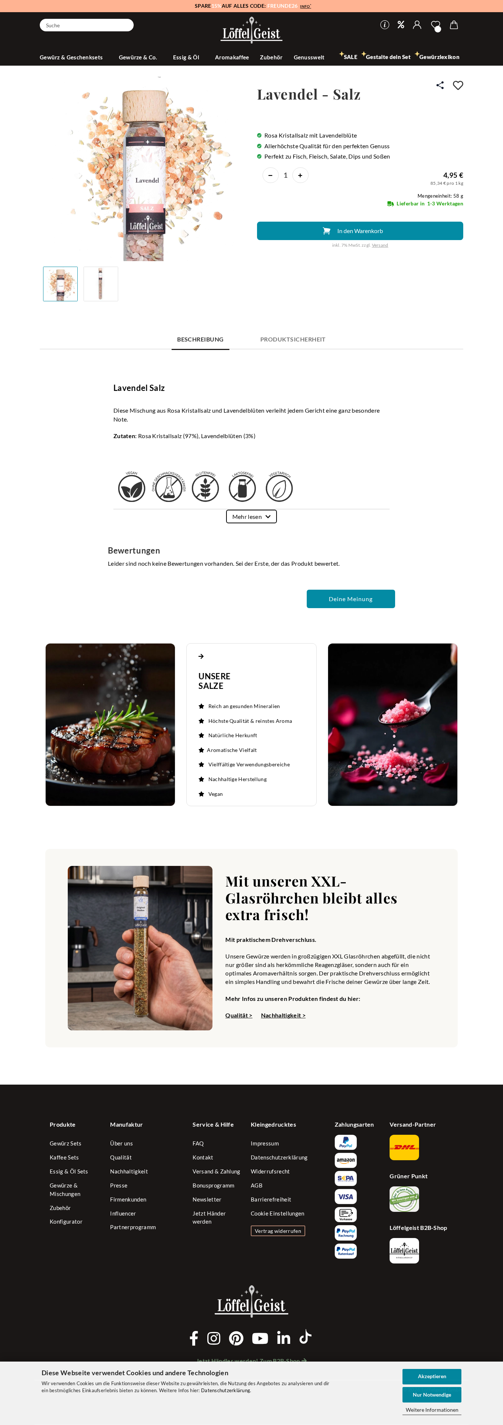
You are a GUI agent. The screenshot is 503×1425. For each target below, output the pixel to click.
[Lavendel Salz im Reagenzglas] (144, 167)
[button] (417, 25)
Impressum (265, 1143)
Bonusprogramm (213, 1185)
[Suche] (125, 24)
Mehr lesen (247, 516)
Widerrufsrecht (270, 1171)
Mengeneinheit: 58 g (440, 196)
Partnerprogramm (133, 1227)
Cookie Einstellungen (277, 1213)
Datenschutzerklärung (225, 1390)
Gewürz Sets (66, 1143)
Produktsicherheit (293, 339)
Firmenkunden (128, 1199)
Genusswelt (310, 57)
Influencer (123, 1213)
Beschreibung (200, 339)
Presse (118, 1185)
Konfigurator (66, 1221)
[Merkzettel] (435, 25)
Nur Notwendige (432, 1394)
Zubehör (271, 57)
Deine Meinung (351, 598)
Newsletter (207, 1199)
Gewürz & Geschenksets (72, 57)
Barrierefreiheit (271, 1199)
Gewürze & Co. (138, 57)
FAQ (198, 1143)
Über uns (121, 1143)
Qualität (121, 1157)
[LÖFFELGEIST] (251, 30)
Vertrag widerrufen (278, 1231)
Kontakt (203, 1157)
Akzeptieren (432, 1376)
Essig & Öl (186, 57)
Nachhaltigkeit (129, 1171)
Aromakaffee (232, 57)
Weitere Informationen (432, 1410)
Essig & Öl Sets (69, 1171)
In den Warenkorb (360, 230)
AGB (257, 1185)
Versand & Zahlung (216, 1171)
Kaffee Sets (64, 1157)
